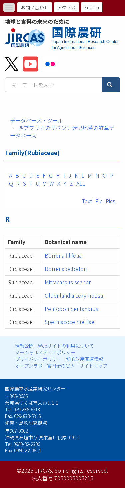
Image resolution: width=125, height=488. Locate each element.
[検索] (111, 84)
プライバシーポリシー (38, 359)
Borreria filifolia (63, 255)
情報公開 (24, 345)
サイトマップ (93, 365)
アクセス (66, 7)
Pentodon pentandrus (71, 309)
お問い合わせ (35, 7)
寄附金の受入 (61, 365)
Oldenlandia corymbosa (74, 295)
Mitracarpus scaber (68, 282)
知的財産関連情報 (84, 359)
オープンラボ (29, 365)
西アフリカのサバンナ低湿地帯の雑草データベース (62, 131)
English (91, 7)
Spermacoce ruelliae (69, 322)
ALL (80, 183)
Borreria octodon (66, 269)
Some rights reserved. (81, 470)
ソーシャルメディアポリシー (45, 352)
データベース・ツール (36, 120)
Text (87, 201)
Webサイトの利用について (66, 345)
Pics (110, 201)
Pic (98, 201)
